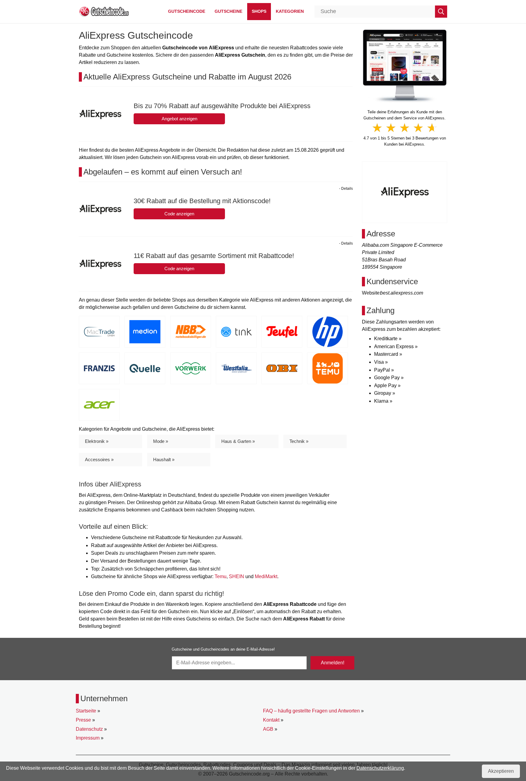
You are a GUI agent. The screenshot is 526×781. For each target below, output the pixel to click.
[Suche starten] (441, 11)
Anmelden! (332, 662)
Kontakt (271, 720)
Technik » (298, 441)
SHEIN (236, 576)
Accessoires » (99, 459)
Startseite (86, 710)
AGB (268, 729)
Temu (220, 576)
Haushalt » (163, 459)
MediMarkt (266, 576)
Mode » (160, 441)
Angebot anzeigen (179, 118)
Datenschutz (89, 729)
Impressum (88, 737)
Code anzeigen (179, 213)
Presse (83, 720)
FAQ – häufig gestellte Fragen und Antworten (311, 710)
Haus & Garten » (238, 441)
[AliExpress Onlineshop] (405, 65)
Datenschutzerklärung (380, 768)
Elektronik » (96, 441)
